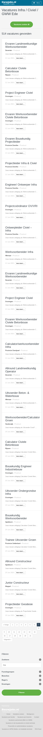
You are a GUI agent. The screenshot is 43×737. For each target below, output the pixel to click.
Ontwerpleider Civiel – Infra (18, 229)
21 (30, 636)
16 (4, 636)
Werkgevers (30, 714)
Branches (5, 676)
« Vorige (6, 625)
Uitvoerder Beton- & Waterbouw (17, 394)
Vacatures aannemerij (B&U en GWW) (20, 720)
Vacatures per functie (8, 717)
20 (25, 636)
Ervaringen (6, 684)
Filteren (22, 692)
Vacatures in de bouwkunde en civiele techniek (20, 723)
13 (24, 632)
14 (29, 632)
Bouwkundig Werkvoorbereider (16, 517)
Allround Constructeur (18, 561)
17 (10, 636)
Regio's (5, 680)
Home (8, 714)
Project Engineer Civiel (19, 92)
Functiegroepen (8, 672)
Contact (36, 717)
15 (34, 632)
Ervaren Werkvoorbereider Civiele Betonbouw (21, 116)
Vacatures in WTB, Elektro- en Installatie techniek (17, 729)
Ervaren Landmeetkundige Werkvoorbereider (21, 45)
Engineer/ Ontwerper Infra (21, 184)
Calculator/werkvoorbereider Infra (22, 345)
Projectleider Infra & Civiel (21, 163)
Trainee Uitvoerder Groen (20, 539)
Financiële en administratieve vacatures (20, 726)
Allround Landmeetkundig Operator (20, 370)
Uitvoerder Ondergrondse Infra (20, 492)
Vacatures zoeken (21, 24)
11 (14, 632)
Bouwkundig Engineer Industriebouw (18, 468)
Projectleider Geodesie (19, 604)
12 (19, 632)
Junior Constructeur (17, 582)
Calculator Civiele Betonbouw (15, 70)
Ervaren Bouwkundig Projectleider (17, 140)
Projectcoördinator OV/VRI (21, 206)
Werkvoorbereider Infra (19, 251)
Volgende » (7, 639)
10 (9, 632)
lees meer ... (20, 58)
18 (15, 636)
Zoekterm (5, 660)
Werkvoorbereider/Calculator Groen (22, 419)
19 (20, 636)
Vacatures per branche (24, 717)
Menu (38, 3)
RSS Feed (38, 729)
